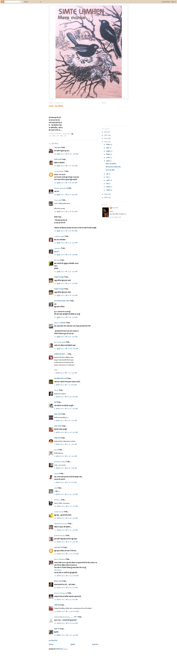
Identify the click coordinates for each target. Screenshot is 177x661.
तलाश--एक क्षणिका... (111, 163)
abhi (55, 488)
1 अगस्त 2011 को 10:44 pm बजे (66, 396)
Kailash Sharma (59, 535)
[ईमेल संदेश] (72, 133)
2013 (106, 135)
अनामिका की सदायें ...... (60, 354)
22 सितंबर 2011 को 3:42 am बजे (66, 635)
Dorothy (57, 260)
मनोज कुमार (57, 147)
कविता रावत (57, 438)
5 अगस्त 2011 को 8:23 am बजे (65, 468)
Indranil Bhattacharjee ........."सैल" (65, 617)
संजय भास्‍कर (58, 426)
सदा (55, 402)
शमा (65, 135)
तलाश (57, 135)
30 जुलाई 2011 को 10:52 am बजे (66, 154)
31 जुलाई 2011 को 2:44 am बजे (65, 243)
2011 (106, 141)
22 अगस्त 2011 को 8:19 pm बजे (66, 623)
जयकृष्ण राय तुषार (59, 277)
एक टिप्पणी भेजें (53, 640)
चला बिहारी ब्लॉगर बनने (60, 378)
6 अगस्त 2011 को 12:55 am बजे (66, 494)
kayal (56, 449)
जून (107, 174)
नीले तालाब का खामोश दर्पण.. (113, 167)
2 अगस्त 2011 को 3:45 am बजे (65, 420)
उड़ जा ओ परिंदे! (110, 170)
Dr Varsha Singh (59, 342)
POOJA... (57, 500)
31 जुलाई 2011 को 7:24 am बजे (65, 271)
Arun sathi (57, 200)
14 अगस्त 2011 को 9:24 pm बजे (66, 599)
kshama (115, 207)
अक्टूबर (108, 151)
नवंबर (108, 148)
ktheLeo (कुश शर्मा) (60, 322)
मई (107, 177)
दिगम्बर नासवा (58, 581)
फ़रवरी (108, 187)
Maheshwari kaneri (60, 523)
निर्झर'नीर (57, 629)
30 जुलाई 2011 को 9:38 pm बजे (65, 211)
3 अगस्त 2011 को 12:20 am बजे (66, 432)
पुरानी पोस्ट (95, 644)
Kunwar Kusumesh (60, 188)
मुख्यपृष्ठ (73, 644)
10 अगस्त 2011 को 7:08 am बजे (66, 518)
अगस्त (108, 157)
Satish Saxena (59, 511)
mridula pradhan (60, 461)
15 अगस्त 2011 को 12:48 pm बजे (66, 611)
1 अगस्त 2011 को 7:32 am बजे (65, 373)
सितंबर (108, 154)
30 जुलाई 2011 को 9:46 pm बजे (65, 231)
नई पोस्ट (51, 644)
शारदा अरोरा (57, 414)
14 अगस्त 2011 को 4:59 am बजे (66, 587)
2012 (106, 138)
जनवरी (108, 190)
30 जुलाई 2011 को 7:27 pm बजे (65, 166)
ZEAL (56, 390)
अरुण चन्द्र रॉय (58, 547)
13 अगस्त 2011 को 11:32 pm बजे (66, 575)
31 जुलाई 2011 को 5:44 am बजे (65, 254)
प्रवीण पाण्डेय (58, 159)
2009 (106, 197)
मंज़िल (61, 135)
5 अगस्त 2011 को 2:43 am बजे (65, 456)
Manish (56, 473)
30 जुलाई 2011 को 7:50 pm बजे (65, 182)
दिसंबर (108, 144)
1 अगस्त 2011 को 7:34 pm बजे (65, 385)
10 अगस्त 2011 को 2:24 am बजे (66, 506)
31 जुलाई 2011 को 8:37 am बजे (65, 283)
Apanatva (57, 248)
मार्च (107, 183)
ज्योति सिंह (57, 605)
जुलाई (108, 161)
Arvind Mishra (59, 171)
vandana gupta (59, 236)
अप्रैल (108, 180)
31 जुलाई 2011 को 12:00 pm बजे (66, 348)
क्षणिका (54, 135)
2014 (106, 132)
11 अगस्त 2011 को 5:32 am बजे (66, 530)
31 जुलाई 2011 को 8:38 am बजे (65, 295)
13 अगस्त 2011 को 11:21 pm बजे (66, 554)
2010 (106, 194)
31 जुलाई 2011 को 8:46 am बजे (65, 317)
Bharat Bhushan (59, 559)
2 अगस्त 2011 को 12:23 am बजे (66, 408)
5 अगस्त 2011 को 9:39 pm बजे (65, 482)
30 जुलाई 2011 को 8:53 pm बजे (65, 194)
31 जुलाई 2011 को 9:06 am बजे (65, 336)
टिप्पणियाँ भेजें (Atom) (61, 649)
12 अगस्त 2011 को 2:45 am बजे (66, 542)
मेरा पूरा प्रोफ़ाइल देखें (115, 217)
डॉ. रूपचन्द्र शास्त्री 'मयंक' (62, 301)
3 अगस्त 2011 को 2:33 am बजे (65, 444)
